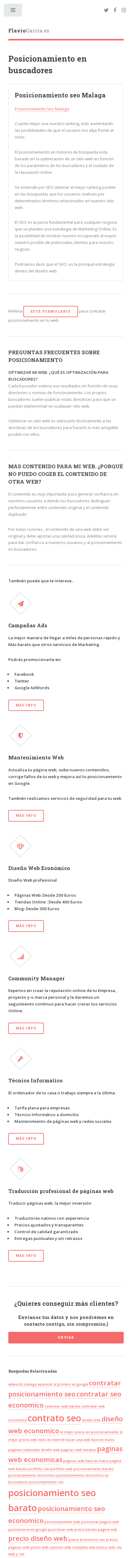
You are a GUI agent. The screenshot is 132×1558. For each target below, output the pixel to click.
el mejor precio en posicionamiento (89, 1432)
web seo (115, 1547)
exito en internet (51, 1440)
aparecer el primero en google (63, 1384)
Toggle (13, 11)
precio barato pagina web (95, 1529)
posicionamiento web (62, 1522)
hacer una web (78, 1440)
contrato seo (54, 1418)
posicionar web (60, 1529)
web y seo (16, 1554)
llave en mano (103, 1440)
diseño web (91, 1420)
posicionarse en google (27, 1529)
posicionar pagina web (100, 1522)
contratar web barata (62, 1406)
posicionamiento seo (46, 1482)
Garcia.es (28, 30)
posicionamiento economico (32, 1475)
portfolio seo (38, 1469)
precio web (39, 1547)
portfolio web (61, 1469)
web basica (98, 1547)
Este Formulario (51, 311)
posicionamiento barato (93, 1469)
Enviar (66, 1337)
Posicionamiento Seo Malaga (42, 109)
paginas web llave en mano (86, 1461)
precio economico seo (86, 1539)
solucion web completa (68, 1547)
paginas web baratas (78, 1450)
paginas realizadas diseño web (34, 1450)
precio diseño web (38, 1538)
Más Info (26, 705)
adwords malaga (22, 1384)
